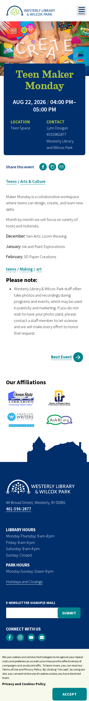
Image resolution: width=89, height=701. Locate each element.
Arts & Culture (32, 181)
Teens (11, 181)
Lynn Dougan (57, 128)
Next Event (61, 357)
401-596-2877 (18, 509)
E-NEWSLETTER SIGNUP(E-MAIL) (30, 602)
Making (26, 269)
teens (11, 269)
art (39, 269)
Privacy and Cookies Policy (23, 684)
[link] (43, 167)
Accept (70, 694)
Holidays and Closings (24, 581)
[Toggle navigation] (82, 11)
